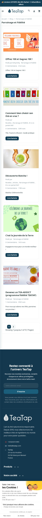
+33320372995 (13, 442)
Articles (15, 183)
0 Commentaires (11, 66)
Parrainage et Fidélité (28, 63)
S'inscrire (21, 391)
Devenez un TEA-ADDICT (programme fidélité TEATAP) (20, 294)
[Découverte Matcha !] (21, 158)
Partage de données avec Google (13, 507)
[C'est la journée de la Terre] (21, 218)
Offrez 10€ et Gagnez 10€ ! (19, 59)
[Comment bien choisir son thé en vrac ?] (21, 96)
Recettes (8, 123)
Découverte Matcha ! (16, 175)
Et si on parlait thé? (12, 185)
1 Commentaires (11, 302)
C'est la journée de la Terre (19, 235)
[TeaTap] (15, 11)
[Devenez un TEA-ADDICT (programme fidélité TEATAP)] (21, 275)
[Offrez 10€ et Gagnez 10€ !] (21, 42)
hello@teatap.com (14, 446)
